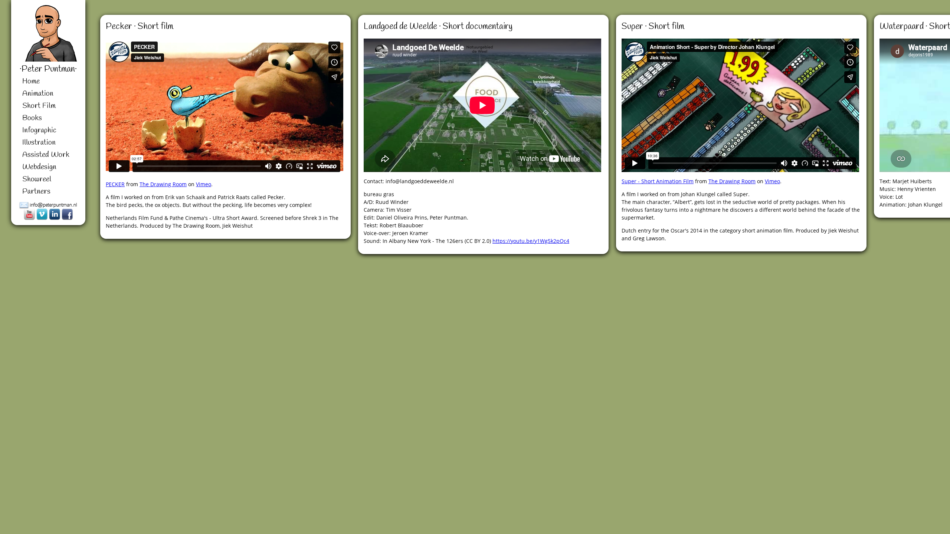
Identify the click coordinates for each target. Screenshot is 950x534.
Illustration (39, 143)
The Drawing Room (163, 184)
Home (31, 81)
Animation (37, 94)
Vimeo (203, 184)
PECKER (115, 184)
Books (32, 118)
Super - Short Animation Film (658, 181)
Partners (36, 192)
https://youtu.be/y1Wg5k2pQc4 (530, 240)
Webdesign (39, 167)
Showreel (36, 179)
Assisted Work (45, 155)
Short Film (39, 106)
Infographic (39, 130)
